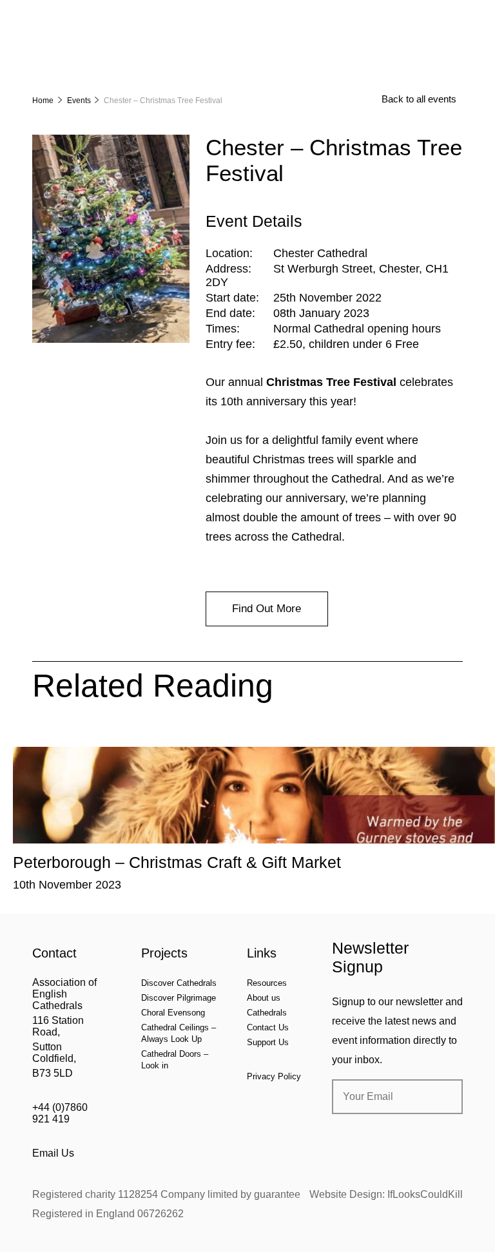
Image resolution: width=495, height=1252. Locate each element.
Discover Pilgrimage (178, 998)
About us (263, 998)
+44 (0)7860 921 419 (60, 1113)
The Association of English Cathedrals (80, 45)
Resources (267, 983)
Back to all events (419, 98)
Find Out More (266, 608)
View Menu (455, 18)
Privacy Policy (274, 1076)
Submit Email (442, 1096)
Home (42, 100)
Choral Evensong (173, 1012)
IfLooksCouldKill (425, 1194)
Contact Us (268, 1027)
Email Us (53, 1153)
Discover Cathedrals (179, 983)
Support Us (268, 1042)
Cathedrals (267, 1012)
